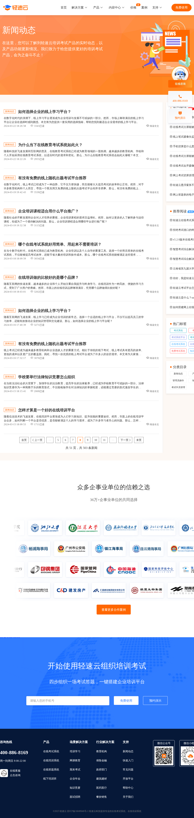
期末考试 (75, 769)
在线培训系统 (51, 760)
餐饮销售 (101, 796)
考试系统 (178, 330)
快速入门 (128, 760)
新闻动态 (178, 373)
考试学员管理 (178, 387)
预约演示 (155, 700)
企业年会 (75, 778)
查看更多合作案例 (114, 609)
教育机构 (101, 751)
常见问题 (128, 769)
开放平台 (128, 778)
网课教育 (75, 760)
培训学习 (75, 751)
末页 (139, 440)
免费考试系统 (178, 351)
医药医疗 (101, 787)
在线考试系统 (178, 344)
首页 (64, 7)
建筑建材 (101, 778)
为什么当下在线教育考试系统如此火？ (50, 145)
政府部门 (101, 769)
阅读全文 (154, 126)
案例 (144, 7)
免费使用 (181, 7)
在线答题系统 (51, 769)
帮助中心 (128, 787)
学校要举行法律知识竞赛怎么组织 (46, 377)
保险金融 (101, 760)
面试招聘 (75, 796)
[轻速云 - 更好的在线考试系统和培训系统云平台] (15, 7)
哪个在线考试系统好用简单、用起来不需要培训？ (60, 244)
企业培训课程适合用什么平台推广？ (48, 211)
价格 (133, 7)
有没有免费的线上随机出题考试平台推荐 (52, 178)
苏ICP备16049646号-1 (77, 811)
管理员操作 (178, 380)
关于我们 (128, 796)
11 (104, 440)
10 (95, 440)
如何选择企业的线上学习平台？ (44, 112)
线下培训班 (49, 778)
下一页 (124, 440)
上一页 (38, 440)
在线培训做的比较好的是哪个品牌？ (48, 277)
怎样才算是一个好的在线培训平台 (46, 410)
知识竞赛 (75, 787)
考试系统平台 (178, 337)
